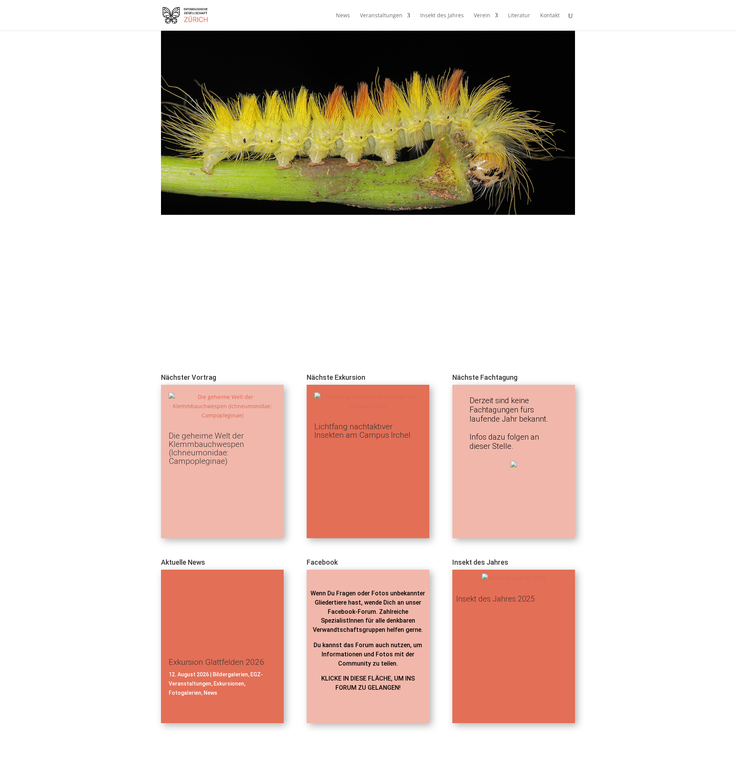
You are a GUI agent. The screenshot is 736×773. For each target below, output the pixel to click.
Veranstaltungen (381, 16)
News (343, 16)
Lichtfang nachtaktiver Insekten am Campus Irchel (362, 431)
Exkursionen (229, 684)
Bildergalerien (230, 674)
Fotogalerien (185, 693)
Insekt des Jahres (442, 16)
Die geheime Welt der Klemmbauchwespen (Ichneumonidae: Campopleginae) (206, 448)
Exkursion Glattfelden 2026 (216, 662)
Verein (482, 16)
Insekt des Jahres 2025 (495, 598)
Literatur (519, 16)
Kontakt (550, 16)
